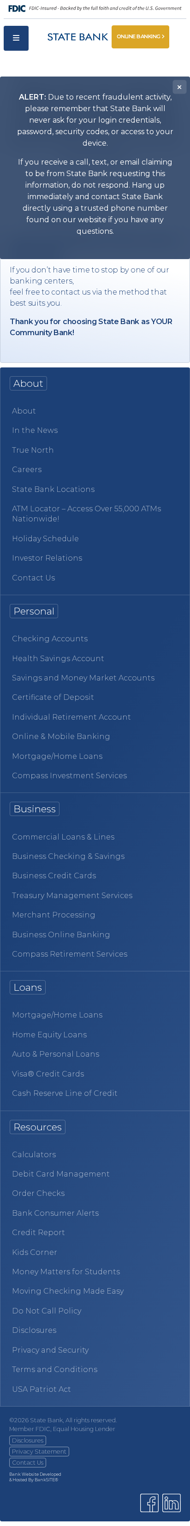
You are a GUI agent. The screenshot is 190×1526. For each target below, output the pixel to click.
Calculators (34, 1154)
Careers (27, 469)
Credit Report (38, 1232)
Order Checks (38, 1193)
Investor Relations (47, 558)
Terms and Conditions (54, 1369)
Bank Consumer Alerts (55, 1213)
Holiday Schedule (45, 538)
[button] (16, 38)
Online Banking (138, 36)
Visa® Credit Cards (48, 1074)
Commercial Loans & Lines (63, 837)
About (24, 411)
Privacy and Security (50, 1350)
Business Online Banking (61, 934)
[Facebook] (149, 1503)
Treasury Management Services (72, 895)
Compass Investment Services (69, 775)
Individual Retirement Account (71, 717)
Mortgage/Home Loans (57, 756)
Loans (27, 987)
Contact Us (33, 578)
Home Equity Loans (49, 1034)
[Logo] (70, 38)
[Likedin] (171, 1503)
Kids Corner (34, 1252)
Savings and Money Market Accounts (83, 678)
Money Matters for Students (66, 1271)
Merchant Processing (53, 915)
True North (33, 450)
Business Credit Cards (54, 875)
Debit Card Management (61, 1174)
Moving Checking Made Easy (68, 1291)
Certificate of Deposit (53, 697)
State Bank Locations (53, 489)
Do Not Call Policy (46, 1311)
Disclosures (34, 1330)
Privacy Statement (39, 1451)
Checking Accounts (50, 638)
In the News (35, 430)
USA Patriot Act (41, 1389)
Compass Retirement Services (69, 954)
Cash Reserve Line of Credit (65, 1093)
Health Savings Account (58, 658)
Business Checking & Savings (68, 856)
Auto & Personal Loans (55, 1054)
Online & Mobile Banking (61, 736)
